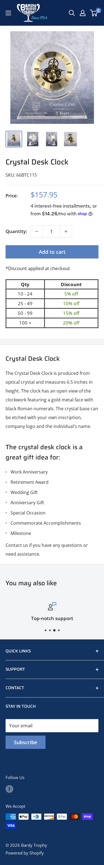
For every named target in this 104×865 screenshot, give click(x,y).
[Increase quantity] (66, 231)
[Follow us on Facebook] (9, 789)
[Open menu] (8, 13)
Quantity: (16, 231)
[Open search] (72, 13)
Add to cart (52, 252)
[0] (93, 13)
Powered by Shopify (25, 853)
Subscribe (25, 742)
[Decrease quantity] (36, 231)
